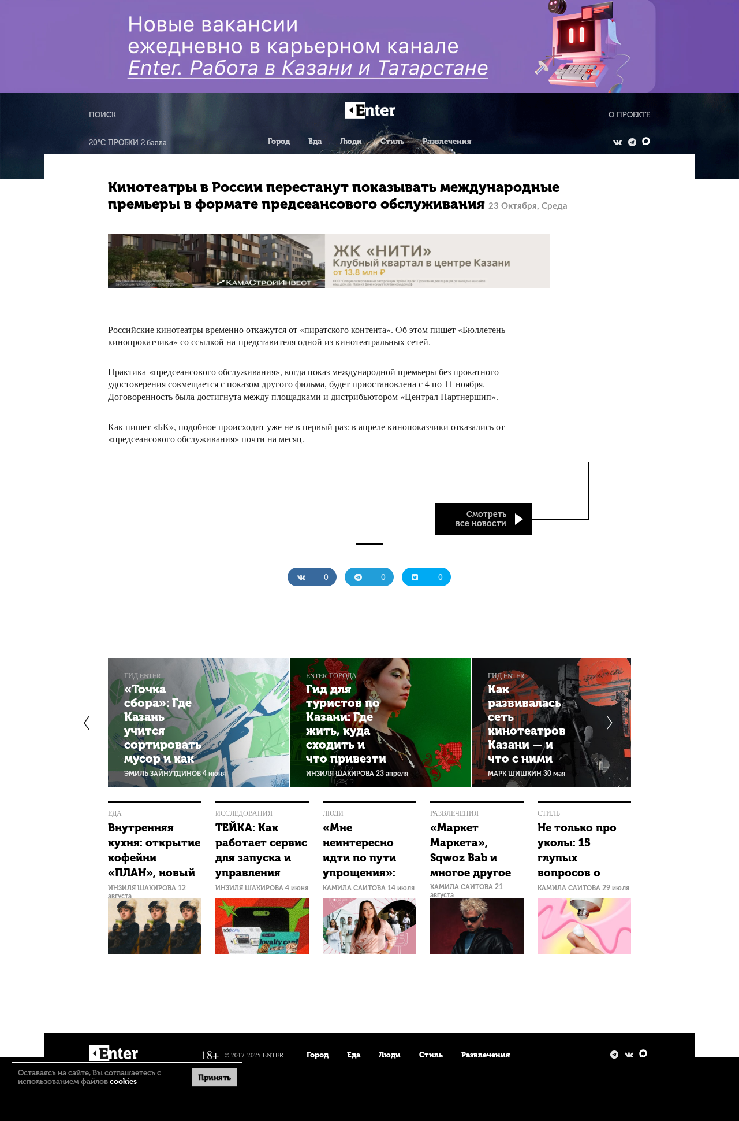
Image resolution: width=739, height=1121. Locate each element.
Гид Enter (142, 675)
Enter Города (331, 675)
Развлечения (447, 141)
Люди (351, 141)
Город (279, 141)
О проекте (629, 114)
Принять (214, 1076)
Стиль (392, 141)
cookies (123, 1081)
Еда (315, 141)
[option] (199, 722)
